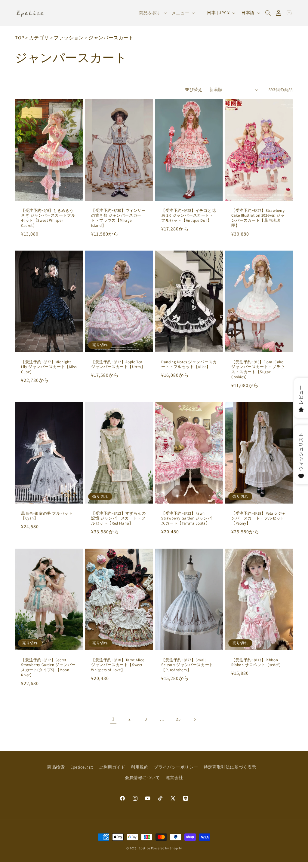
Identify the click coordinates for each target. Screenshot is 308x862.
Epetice (144, 848)
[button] (268, 13)
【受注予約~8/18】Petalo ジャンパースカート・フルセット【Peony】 (258, 518)
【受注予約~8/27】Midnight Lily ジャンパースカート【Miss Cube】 (48, 367)
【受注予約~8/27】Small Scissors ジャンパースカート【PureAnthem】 (187, 664)
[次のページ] (194, 719)
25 (178, 719)
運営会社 (174, 777)
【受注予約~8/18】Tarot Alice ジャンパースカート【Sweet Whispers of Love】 (117, 664)
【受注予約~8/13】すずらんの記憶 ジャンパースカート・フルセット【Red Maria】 (118, 518)
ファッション (69, 38)
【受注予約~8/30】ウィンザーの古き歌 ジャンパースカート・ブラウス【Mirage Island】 (118, 218)
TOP (19, 38)
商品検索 (56, 767)
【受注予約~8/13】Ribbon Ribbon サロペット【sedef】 (257, 662)
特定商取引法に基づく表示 (230, 767)
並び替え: (194, 89)
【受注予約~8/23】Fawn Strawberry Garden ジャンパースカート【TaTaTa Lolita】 (188, 518)
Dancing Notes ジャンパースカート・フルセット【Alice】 (189, 365)
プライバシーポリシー (176, 767)
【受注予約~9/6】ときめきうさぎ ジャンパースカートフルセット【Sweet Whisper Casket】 (48, 218)
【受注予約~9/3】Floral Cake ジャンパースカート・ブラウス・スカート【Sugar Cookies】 (258, 370)
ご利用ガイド (112, 767)
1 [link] (113, 719)
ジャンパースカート (110, 38)
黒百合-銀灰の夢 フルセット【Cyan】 (46, 516)
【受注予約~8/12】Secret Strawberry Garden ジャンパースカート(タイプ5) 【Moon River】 (48, 667)
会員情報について (142, 777)
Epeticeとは (81, 767)
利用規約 (139, 767)
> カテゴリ (37, 38)
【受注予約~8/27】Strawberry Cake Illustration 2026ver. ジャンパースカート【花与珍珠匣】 (258, 218)
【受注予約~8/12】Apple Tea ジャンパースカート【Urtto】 (118, 365)
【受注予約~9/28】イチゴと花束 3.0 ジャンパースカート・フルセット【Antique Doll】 (188, 215)
